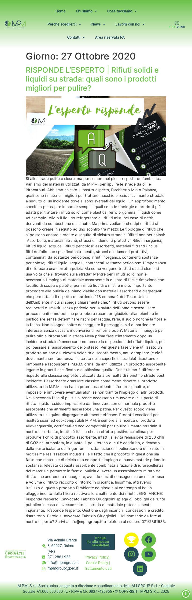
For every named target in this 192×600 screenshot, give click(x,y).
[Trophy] (131, 540)
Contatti (73, 37)
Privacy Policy (97, 557)
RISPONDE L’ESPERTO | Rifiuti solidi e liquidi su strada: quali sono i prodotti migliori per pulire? (92, 79)
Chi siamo (84, 11)
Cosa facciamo (119, 11)
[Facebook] (148, 540)
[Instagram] (131, 554)
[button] (86, 11)
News (96, 24)
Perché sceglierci (62, 24)
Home (60, 11)
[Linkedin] (140, 569)
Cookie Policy (97, 563)
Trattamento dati (98, 568)
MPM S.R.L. (150, 591)
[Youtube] (148, 554)
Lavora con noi (127, 24)
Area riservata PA (110, 37)
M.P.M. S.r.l (27, 586)
